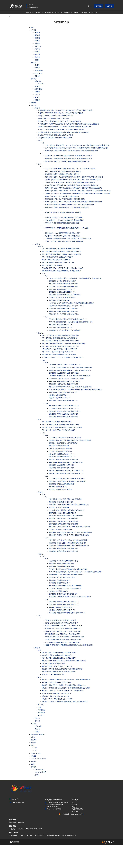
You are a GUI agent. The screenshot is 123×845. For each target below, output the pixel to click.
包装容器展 (41, 713)
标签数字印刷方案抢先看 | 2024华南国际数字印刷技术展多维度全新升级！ (67, 161)
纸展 (39, 707)
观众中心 (48, 12)
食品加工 (40, 715)
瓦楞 (39, 650)
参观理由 (37, 86)
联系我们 (37, 729)
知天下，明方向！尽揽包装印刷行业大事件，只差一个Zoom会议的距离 (59, 121)
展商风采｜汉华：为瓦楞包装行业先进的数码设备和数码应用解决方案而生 (64, 661)
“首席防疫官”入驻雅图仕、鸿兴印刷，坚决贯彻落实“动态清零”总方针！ (63, 357)
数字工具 (92, 12)
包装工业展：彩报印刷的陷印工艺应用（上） (62, 289)
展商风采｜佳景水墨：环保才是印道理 (53, 663)
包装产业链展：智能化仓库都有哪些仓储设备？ (63, 392)
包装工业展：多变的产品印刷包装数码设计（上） (64, 284)
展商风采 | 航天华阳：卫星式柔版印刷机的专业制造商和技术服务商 (62, 669)
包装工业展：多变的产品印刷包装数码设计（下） (64, 286)
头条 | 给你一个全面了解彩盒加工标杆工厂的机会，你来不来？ (61, 346)
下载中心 (37, 718)
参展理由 (37, 68)
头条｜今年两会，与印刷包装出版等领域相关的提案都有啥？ (60, 338)
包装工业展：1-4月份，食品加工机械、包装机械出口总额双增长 (68, 540)
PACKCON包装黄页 (40, 772)
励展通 (36, 775)
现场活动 (37, 94)
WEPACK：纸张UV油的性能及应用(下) (60, 451)
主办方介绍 (37, 726)
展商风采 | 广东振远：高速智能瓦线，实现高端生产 (57, 655)
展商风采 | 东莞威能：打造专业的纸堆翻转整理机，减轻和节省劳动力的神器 (65, 702)
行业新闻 (37, 244)
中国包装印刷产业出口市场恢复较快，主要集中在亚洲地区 (59, 349)
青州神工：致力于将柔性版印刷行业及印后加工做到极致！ (59, 672)
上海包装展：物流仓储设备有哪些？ (60, 300)
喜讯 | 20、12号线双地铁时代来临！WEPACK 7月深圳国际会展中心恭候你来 (61, 129)
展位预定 (37, 65)
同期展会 (37, 731)
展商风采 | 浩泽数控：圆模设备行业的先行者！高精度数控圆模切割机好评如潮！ (66, 688)
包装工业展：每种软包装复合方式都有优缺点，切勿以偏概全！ (68, 481)
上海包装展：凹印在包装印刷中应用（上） (62, 563)
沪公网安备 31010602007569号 (72, 814)
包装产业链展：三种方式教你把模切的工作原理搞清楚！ (66, 499)
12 (42, 153)
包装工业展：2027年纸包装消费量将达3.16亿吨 (63, 561)
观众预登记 (37, 81)
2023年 (40, 140)
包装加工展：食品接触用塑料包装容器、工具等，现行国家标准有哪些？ (70, 370)
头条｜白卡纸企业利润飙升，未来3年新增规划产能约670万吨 (60, 341)
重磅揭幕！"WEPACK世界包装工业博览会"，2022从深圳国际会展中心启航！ (61, 113)
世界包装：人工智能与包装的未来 (59, 507)
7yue (46, 317)
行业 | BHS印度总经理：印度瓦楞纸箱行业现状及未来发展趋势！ (61, 249)
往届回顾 (37, 54)
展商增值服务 (38, 70)
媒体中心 (58, 12)
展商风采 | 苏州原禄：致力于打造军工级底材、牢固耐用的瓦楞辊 (65, 199)
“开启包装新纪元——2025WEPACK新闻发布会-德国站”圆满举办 (64, 220)
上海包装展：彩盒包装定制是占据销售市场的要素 (64, 373)
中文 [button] (89, 6)
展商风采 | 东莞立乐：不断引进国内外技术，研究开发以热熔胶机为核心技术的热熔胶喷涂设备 (73, 202)
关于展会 (29, 12)
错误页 (33, 745)
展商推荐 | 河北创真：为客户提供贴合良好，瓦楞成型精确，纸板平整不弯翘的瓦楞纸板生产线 (73, 188)
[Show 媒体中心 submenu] (62, 12)
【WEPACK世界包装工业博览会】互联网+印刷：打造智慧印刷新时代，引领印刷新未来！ (75, 278)
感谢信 (36, 60)
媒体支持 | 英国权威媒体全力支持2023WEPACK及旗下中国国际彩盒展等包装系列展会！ (72, 150)
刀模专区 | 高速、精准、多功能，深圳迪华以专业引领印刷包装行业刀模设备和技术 (70, 182)
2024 (39, 164)
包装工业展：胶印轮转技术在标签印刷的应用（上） (64, 602)
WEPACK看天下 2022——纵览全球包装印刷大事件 (53, 118)
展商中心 (38, 12)
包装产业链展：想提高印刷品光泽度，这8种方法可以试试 (66, 306)
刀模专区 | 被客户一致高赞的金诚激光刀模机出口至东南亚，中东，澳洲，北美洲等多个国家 (73, 180)
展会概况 (37, 32)
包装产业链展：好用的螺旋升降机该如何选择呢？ (64, 524)
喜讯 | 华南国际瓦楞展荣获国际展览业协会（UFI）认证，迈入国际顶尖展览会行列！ (70, 168)
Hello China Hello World (38, 759)
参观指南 (37, 100)
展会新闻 (37, 108)
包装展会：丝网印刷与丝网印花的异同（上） (62, 607)
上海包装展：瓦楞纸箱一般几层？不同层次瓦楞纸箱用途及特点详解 (69, 535)
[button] (98, 6)
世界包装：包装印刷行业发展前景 (59, 446)
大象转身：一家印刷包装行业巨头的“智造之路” (56, 696)
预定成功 (37, 76)
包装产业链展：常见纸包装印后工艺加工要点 (62, 513)
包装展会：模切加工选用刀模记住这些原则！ (62, 297)
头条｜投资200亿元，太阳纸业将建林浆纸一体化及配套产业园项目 (62, 427)
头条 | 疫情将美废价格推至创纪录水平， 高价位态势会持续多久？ (61, 251)
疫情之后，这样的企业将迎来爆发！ (52, 265)
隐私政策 (33, 740)
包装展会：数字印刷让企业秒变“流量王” (61, 529)
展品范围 (37, 35)
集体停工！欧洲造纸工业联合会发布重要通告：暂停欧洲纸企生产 (61, 271)
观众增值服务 (38, 89)
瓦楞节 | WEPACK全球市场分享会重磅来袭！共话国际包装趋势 (64, 241)
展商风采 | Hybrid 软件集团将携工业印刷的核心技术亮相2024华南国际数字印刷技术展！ (72, 185)
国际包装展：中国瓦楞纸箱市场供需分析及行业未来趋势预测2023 (69, 505)
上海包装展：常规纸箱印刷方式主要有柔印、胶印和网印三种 (67, 613)
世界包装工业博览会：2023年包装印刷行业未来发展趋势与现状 (68, 569)
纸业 (39, 419)
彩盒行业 (40, 333)
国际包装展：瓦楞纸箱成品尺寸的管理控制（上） (64, 518)
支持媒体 (37, 43)
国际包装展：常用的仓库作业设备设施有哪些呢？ (64, 384)
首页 (32, 27)
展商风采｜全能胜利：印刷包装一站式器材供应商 (56, 682)
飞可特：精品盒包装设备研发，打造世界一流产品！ (57, 693)
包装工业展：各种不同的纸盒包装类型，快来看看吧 (64, 381)
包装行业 (40, 492)
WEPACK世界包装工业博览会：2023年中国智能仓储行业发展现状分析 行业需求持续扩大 (75, 389)
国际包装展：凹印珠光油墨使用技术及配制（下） (64, 417)
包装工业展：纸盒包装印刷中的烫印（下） (62, 468)
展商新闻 (37, 648)
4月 (43, 143)
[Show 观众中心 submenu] (52, 12)
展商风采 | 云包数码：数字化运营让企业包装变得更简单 (62, 196)
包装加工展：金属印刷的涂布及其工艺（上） (62, 454)
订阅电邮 (37, 721)
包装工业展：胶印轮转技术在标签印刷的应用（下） (64, 604)
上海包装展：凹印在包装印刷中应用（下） (62, 566)
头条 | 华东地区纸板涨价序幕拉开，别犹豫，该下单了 (58, 262)
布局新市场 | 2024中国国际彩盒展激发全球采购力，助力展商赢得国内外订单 (68, 158)
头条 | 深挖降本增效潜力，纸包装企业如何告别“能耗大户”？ (63, 171)
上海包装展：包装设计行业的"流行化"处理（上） (63, 400)
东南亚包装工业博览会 (80, 12)
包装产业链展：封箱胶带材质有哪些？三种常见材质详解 (66, 462)
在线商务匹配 (38, 73)
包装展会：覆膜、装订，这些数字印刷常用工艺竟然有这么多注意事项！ (70, 440)
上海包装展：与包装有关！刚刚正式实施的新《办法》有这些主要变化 (70, 597)
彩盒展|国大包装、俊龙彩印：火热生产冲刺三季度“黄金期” (63, 631)
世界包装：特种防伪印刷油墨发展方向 (60, 489)
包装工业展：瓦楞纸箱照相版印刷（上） (61, 325)
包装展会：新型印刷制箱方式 (57, 487)
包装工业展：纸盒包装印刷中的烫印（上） (62, 465)
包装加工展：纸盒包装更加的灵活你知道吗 (62, 577)
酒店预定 (37, 40)
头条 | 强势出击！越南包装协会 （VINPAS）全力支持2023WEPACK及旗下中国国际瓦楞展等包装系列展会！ (77, 145)
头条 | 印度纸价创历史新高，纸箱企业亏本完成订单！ (58, 257)
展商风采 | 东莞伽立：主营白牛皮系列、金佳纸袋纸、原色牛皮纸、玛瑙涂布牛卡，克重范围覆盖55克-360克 (78, 191)
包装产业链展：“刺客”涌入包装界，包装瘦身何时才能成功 (66, 378)
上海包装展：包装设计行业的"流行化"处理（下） (63, 594)
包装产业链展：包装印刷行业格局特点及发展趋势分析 (65, 437)
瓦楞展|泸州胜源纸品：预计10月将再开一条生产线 (60, 620)
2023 (43, 273)
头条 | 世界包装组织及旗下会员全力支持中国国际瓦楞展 (55, 138)
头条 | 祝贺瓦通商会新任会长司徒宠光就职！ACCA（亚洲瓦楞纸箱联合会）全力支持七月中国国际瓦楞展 (76, 148)
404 (35, 748)
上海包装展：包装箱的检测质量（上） (60, 580)
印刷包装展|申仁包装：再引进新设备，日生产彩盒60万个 (62, 634)
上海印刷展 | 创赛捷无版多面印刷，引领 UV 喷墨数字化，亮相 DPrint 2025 (68, 238)
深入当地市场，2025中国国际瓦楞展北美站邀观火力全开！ (63, 233)
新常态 (33, 737)
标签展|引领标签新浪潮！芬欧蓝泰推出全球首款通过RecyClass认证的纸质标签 (69, 645)
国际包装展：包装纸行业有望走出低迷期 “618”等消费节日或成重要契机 (70, 532)
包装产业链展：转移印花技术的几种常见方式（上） (64, 406)
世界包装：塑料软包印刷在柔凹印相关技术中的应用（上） (66, 470)
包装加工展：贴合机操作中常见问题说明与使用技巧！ (65, 411)
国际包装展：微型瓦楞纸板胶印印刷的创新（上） (64, 548)
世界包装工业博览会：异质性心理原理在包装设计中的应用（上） (68, 319)
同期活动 (33, 103)
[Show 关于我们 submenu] (71, 12)
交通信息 (37, 38)
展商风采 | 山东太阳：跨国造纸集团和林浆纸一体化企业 (62, 174)
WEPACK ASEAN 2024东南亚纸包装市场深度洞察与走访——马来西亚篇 (67, 228)
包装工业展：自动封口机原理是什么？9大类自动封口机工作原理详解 (69, 527)
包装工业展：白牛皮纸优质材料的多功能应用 (62, 281)
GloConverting (38, 769)
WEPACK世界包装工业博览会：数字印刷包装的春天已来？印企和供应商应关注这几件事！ (76, 572)
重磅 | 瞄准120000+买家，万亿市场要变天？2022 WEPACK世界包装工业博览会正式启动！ (65, 110)
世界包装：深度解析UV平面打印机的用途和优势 (63, 459)
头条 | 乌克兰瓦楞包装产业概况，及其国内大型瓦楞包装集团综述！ (62, 254)
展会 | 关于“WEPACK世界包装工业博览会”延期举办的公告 (55, 116)
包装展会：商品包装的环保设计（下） (60, 398)
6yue (46, 276)
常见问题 (37, 57)
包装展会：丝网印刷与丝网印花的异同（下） (62, 610)
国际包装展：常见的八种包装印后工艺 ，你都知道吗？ (65, 330)
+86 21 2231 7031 (53, 807)
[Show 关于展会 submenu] (33, 12)
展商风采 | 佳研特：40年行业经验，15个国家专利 (57, 666)
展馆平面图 (37, 46)
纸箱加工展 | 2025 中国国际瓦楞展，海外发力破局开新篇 (62, 236)
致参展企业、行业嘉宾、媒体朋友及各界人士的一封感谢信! (63, 212)
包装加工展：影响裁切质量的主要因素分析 (62, 484)
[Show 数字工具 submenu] (96, 12)
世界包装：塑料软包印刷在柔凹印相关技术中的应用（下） (66, 473)
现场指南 (37, 92)
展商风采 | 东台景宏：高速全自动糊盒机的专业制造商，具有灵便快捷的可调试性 (66, 679)
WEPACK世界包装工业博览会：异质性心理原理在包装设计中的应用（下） (71, 322)
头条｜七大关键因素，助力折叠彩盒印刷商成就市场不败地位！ (61, 335)
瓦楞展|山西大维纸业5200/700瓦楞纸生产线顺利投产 (61, 623)
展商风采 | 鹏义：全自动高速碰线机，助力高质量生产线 (59, 652)
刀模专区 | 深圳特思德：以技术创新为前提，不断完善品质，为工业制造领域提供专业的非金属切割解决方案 (77, 193)
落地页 (33, 764)
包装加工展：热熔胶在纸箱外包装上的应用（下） (64, 311)
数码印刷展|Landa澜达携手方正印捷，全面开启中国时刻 (62, 642)
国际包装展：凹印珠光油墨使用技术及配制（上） (64, 414)
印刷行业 (40, 554)
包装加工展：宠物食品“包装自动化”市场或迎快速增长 (65, 588)
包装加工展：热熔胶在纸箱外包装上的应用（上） (64, 308)
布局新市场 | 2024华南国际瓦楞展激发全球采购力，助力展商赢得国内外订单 (68, 156)
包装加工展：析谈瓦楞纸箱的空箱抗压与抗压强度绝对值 (66, 516)
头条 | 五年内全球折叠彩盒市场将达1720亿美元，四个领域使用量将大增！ (64, 343)
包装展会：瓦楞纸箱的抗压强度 (58, 591)
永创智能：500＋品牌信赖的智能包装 (53, 674)
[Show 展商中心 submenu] (42, 12)
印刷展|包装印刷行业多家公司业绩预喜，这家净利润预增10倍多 (64, 637)
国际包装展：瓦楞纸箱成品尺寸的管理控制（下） (64, 521)
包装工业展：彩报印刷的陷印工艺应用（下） (62, 292)
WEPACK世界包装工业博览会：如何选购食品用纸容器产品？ (67, 510)
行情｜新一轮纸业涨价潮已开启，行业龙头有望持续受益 (58, 430)
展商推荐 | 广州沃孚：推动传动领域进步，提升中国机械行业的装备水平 (67, 207)
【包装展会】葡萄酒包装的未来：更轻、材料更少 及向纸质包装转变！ (70, 376)
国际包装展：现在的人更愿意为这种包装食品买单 (64, 314)
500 (35, 750)
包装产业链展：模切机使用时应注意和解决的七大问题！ (66, 586)
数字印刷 (40, 704)
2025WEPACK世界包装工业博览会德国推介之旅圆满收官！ (63, 223)
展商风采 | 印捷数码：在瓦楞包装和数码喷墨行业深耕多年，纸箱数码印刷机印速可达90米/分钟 (74, 177)
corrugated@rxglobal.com (55, 804)
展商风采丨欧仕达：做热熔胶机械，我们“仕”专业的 (57, 699)
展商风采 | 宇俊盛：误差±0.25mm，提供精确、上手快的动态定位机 (62, 690)
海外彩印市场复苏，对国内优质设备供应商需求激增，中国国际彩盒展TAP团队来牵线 (63, 132)
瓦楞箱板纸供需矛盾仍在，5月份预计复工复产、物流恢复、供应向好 (62, 268)
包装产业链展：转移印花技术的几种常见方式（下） (64, 408)
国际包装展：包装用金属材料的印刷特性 (61, 502)
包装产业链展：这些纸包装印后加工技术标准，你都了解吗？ (67, 478)
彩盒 (39, 677)
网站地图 (33, 756)
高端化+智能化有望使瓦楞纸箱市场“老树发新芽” (56, 260)
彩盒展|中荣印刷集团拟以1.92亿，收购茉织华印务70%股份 (63, 639)
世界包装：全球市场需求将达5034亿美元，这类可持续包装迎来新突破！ (71, 387)
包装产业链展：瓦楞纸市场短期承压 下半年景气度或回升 (66, 574)
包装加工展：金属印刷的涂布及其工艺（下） (62, 457)
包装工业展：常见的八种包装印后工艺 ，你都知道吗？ (65, 295)
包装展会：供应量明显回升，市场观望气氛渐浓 (63, 443)
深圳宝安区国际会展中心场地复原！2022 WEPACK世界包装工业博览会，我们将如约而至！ (65, 127)
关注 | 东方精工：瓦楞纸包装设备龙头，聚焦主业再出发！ (59, 658)
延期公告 (37, 49)
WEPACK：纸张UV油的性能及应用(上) (60, 448)
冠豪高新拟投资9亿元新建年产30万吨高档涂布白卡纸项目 (59, 354)
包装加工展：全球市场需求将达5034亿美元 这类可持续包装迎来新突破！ (71, 367)
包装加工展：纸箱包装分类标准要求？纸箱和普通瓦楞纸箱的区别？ (69, 545)
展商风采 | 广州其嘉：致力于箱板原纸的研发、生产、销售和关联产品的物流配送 (69, 204)
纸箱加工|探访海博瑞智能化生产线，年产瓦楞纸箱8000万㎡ (63, 626)
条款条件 (33, 742)
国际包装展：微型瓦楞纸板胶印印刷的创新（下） (64, 551)
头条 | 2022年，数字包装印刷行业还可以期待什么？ (57, 352)
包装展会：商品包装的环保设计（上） (60, 395)
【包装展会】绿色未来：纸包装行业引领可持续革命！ (65, 365)
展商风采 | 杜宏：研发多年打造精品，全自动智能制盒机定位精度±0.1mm (64, 685)
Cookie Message (36, 753)
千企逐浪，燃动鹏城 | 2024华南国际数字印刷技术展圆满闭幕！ (64, 217)
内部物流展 (41, 710)
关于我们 (67, 12)
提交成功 (40, 83)
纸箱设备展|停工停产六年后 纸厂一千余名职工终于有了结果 (63, 628)
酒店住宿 (37, 52)
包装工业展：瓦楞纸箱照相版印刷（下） (61, 327)
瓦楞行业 (40, 246)
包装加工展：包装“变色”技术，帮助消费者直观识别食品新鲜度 (67, 543)
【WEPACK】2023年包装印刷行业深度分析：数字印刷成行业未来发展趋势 (71, 303)
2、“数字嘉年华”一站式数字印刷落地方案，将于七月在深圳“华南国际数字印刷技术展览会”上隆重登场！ (69, 124)
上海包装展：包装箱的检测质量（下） (60, 583)
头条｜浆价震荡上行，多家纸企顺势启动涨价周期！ (57, 422)
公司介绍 (33, 761)
